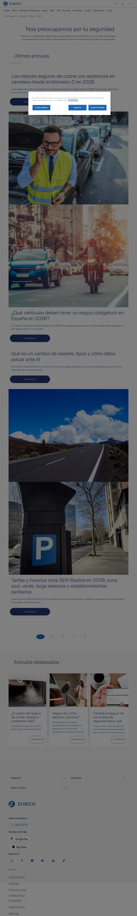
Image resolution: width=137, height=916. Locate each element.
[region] (69, 103)
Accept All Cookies (97, 107)
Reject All (77, 107)
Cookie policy (73, 100)
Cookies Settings (41, 107)
